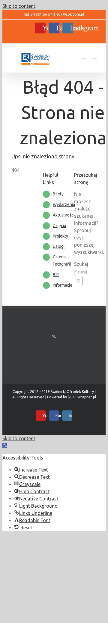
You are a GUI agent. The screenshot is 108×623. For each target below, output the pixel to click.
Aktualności (63, 215)
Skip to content (18, 6)
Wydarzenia (64, 204)
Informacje (62, 285)
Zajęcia (59, 225)
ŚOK (71, 397)
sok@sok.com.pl (70, 14)
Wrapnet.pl (86, 397)
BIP (56, 274)
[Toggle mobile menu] (94, 56)
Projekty (60, 236)
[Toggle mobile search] (83, 56)
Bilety (58, 194)
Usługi (58, 246)
